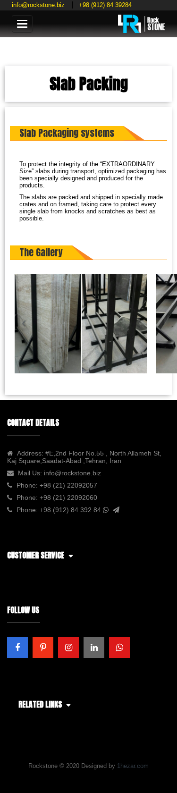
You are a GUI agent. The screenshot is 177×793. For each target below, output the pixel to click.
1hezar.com (133, 765)
